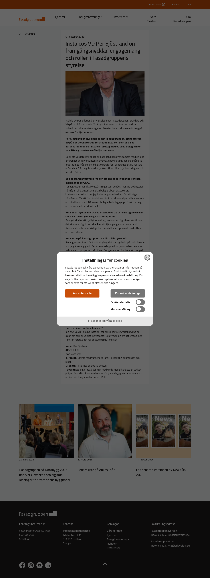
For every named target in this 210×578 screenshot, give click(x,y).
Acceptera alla (82, 293)
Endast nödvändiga (128, 293)
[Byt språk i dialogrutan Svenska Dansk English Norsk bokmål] (147, 258)
